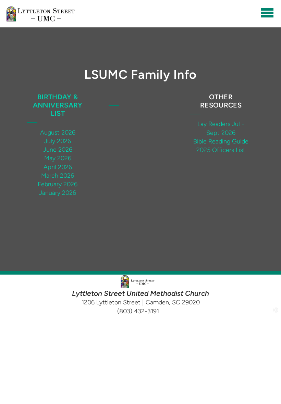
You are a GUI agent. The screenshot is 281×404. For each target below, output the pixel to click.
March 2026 (57, 175)
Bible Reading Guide (220, 141)
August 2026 (57, 132)
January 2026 (57, 193)
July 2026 (57, 141)
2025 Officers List (220, 150)
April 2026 (58, 167)
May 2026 (57, 158)
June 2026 (57, 149)
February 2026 (57, 184)
